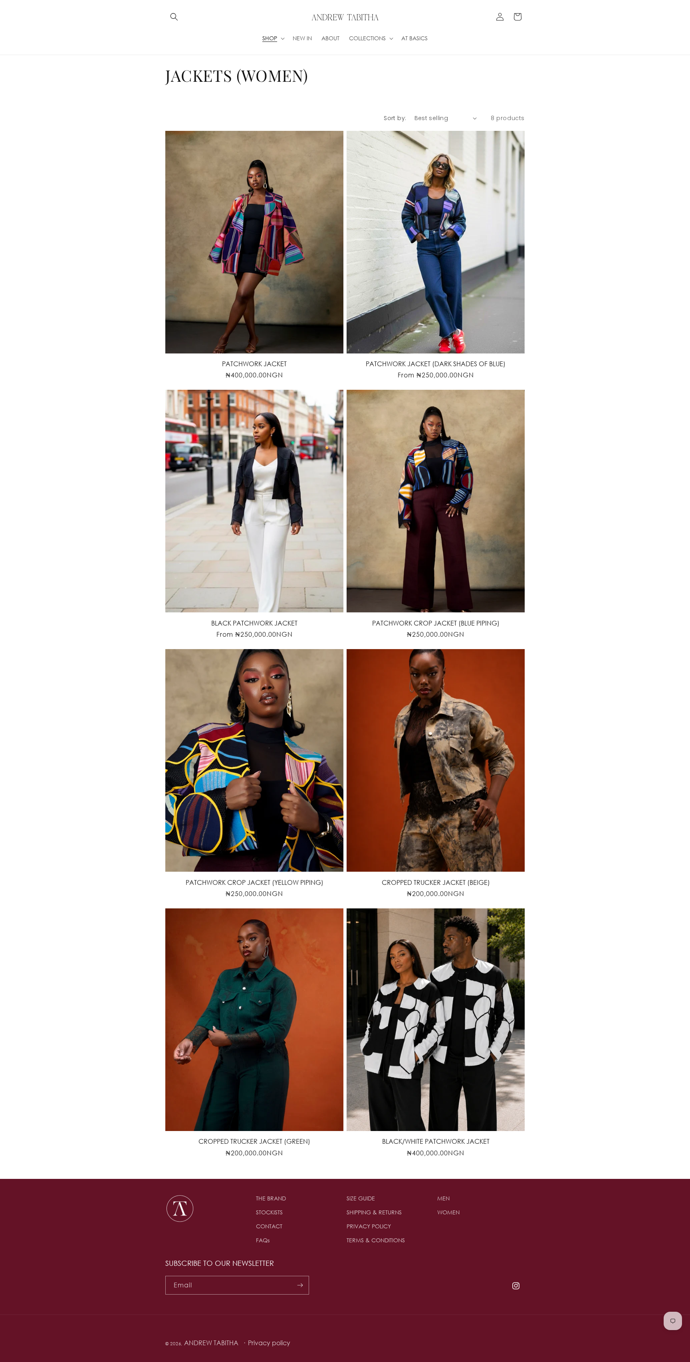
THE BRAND (271, 1198)
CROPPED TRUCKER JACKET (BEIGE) (436, 882)
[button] (174, 17)
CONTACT (269, 1226)
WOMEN (448, 1212)
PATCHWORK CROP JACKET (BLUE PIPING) (436, 623)
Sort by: (395, 118)
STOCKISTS (269, 1212)
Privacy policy (269, 1342)
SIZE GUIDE (361, 1198)
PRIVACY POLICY (369, 1226)
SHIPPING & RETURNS (374, 1212)
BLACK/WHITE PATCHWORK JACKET (436, 1141)
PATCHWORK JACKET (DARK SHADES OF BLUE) (436, 363)
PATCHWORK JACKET (254, 363)
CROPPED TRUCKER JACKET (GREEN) (254, 1141)
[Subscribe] (300, 1285)
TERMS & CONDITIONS (376, 1240)
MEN (443, 1198)
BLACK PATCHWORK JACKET (254, 623)
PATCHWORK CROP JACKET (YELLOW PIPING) (254, 882)
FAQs (263, 1240)
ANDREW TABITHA (211, 1342)
